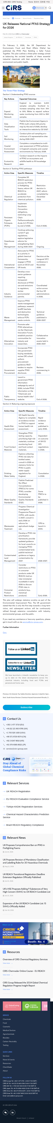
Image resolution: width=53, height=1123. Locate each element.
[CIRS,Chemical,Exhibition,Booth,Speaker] (26, 933)
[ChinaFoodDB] (12, 1006)
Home (30, 2)
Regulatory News (39, 18)
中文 (48, 2)
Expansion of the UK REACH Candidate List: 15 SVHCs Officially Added (24, 905)
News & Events (27, 18)
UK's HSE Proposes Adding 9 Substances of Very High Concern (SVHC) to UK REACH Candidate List (26, 890)
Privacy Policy (21, 1118)
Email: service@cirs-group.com (13, 1096)
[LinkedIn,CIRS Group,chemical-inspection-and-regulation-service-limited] (12, 1112)
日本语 (42, 2)
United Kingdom (8, 37)
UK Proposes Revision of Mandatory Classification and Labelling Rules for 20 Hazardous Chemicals (26, 861)
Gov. (5, 632)
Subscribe (26, 707)
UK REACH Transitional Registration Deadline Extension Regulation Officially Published (24, 876)
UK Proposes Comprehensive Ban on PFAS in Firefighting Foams (24, 846)
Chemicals (17, 18)
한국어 (36, 2)
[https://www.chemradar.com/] (26, 765)
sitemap (31, 1118)
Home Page (6, 18)
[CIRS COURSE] (31, 1006)
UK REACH (19, 37)
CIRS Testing (17, 2)
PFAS (35, 37)
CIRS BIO (7, 2)
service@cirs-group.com (33, 622)
